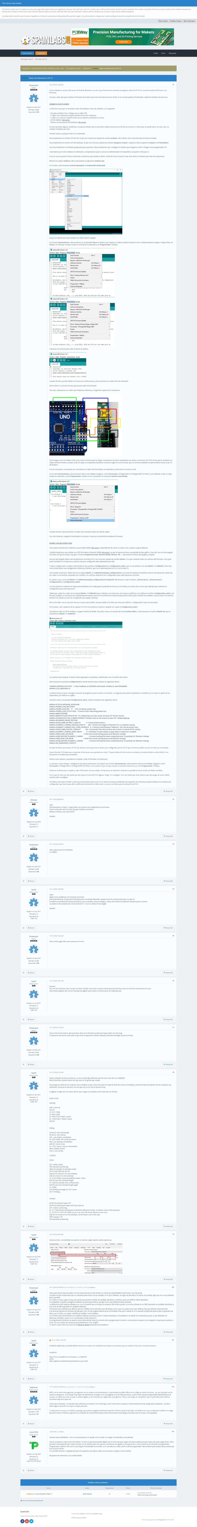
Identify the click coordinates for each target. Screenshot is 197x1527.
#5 (173, 936)
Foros (163, 53)
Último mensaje (142, 1495)
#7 (173, 1027)
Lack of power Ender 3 (43, 1494)
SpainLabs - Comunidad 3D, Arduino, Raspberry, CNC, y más (43, 68)
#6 (173, 980)
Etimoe (34, 800)
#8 (173, 1072)
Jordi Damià (87, 1494)
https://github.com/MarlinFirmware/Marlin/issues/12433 (68, 1361)
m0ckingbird (160, 1520)
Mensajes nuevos (27, 59)
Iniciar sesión (27, 53)
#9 (173, 1234)
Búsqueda (172, 53)
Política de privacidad (78, 1518)
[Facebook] (22, 1521)
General (86, 68)
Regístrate (41, 53)
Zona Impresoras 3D (73, 68)
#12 (173, 1387)
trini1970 (34, 1432)
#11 (173, 1340)
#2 (173, 799)
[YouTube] (27, 1521)
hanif (33, 889)
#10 (173, 1287)
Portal (156, 53)
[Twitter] (31, 1521)
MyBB (82, 1514)
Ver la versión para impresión (33, 1500)
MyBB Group (98, 1514)
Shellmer (34, 1387)
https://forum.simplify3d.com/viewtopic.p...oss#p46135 (68, 1357)
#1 (173, 84)
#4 (173, 889)
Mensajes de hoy (41, 59)
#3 (173, 844)
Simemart (33, 85)
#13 (173, 1431)
